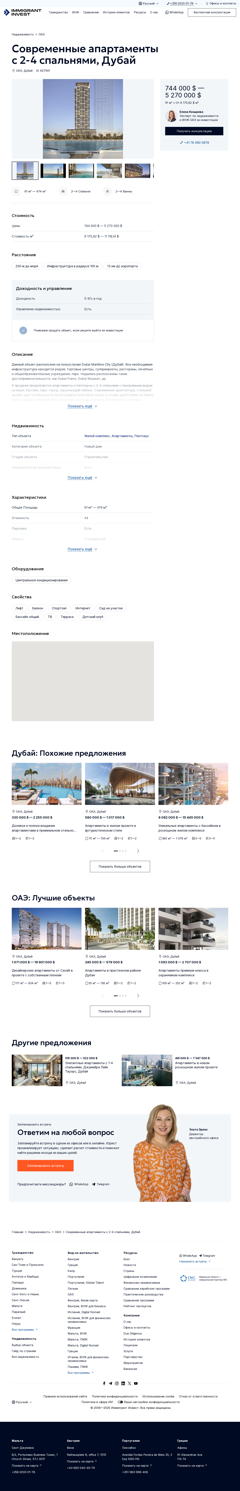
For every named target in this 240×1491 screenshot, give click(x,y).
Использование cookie (158, 1396)
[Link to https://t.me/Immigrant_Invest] (110, 1383)
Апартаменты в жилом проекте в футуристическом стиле (110, 828)
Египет (16, 1318)
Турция (17, 1270)
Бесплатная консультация (212, 12)
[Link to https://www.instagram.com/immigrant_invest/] (117, 1383)
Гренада (18, 1282)
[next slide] (138, 851)
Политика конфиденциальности (115, 1396)
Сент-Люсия (20, 1300)
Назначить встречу (193, 1261)
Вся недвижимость (25, 1357)
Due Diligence (133, 1333)
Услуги (128, 1351)
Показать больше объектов (120, 866)
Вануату (17, 1259)
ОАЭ (42, 34)
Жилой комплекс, (98, 436)
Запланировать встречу (45, 1165)
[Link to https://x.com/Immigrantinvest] (129, 1383)
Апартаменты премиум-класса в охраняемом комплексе (183, 973)
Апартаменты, (123, 436)
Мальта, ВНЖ (77, 1333)
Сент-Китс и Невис (25, 1294)
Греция (73, 1265)
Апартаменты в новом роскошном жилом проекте (196, 1065)
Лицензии (131, 1345)
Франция (74, 1327)
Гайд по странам (24, 1351)
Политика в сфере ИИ (97, 1402)
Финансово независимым (142, 1282)
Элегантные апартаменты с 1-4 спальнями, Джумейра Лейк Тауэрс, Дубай (89, 1067)
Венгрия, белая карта (83, 1300)
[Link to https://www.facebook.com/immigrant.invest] (104, 1383)
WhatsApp (177, 12)
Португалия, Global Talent (86, 1282)
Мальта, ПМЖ (77, 1339)
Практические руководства (143, 1294)
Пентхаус (141, 436)
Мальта (17, 1306)
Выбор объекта (22, 1345)
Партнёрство (133, 1357)
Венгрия (73, 1259)
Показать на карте (25, 1465)
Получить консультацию (194, 131)
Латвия (73, 1288)
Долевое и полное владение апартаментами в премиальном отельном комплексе (44, 828)
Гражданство (58, 12)
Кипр (71, 1271)
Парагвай (18, 1312)
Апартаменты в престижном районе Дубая (113, 973)
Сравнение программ (139, 1300)
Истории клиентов (116, 12)
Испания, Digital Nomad (84, 1312)
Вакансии (130, 1369)
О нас (154, 12)
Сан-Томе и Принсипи (27, 1265)
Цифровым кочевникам (140, 1276)
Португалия (76, 1276)
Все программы (23, 1329)
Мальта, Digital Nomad (83, 1345)
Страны (129, 1271)
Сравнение (91, 12)
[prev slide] (102, 851)
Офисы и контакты (137, 1327)
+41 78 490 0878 (196, 142)
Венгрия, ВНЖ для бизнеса (87, 1306)
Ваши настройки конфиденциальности (152, 1402)
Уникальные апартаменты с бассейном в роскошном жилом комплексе (189, 828)
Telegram (209, 1255)
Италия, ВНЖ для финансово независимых (88, 1359)
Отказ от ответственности (198, 1396)
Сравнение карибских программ (147, 1288)
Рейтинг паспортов (137, 1306)
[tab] (116, 851)
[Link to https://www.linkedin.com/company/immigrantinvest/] (123, 1383)
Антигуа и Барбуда (25, 1276)
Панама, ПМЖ (78, 1367)
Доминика (19, 1288)
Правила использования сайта (65, 1396)
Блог (127, 1259)
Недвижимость (23, 34)
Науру (16, 1323)
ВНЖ (75, 12)
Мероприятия (133, 1363)
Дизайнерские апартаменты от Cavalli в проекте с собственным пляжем (42, 973)
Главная (17, 1232)
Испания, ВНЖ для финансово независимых (89, 1320)
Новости (130, 1265)
